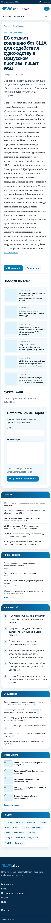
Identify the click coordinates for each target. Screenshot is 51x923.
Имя (9, 428)
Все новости (7, 884)
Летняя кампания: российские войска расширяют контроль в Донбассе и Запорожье (27, 666)
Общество (19, 17)
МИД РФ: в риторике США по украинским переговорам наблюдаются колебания (32, 363)
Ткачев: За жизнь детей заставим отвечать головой (25, 725)
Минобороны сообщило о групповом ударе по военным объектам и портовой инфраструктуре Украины (26, 654)
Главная (7, 26)
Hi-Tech (15, 827)
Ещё (45, 17)
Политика (7, 17)
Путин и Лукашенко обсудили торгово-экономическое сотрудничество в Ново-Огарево (28, 679)
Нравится (13, 268)
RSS (39, 2)
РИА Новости (11, 252)
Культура (25, 827)
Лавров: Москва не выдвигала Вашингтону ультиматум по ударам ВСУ (31, 347)
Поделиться (33, 268)
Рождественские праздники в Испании (20, 573)
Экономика (31, 822)
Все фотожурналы (11, 805)
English (47, 2)
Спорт (7, 833)
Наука (7, 827)
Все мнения (9, 598)
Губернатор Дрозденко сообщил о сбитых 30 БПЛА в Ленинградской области (25, 632)
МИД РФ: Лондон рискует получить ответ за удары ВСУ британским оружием (31, 379)
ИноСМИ (8, 843)
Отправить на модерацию (22, 478)
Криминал (31, 833)
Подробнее (26, 472)
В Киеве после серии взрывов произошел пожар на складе (31, 313)
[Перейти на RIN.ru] (25, 9)
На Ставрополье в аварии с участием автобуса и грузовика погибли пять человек (27, 619)
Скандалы (9, 838)
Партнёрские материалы (13, 893)
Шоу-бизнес (36, 827)
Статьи (4, 889)
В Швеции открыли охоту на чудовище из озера (24, 591)
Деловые (42, 822)
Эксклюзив (19, 843)
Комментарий (14, 439)
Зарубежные (18, 26)
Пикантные (20, 838)
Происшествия (18, 833)
